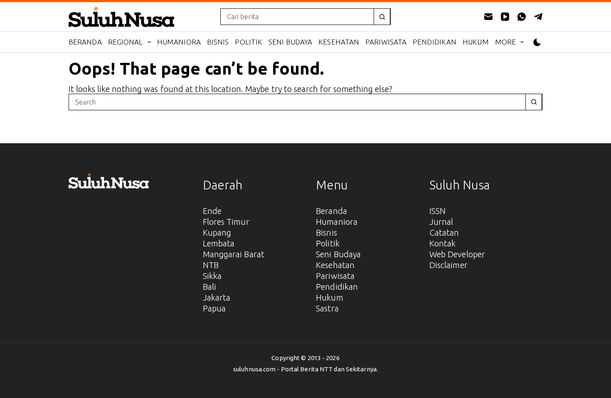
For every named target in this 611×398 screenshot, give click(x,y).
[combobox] (297, 16)
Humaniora (179, 42)
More (505, 42)
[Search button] (382, 16)
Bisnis (218, 42)
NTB (211, 265)
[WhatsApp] (521, 16)
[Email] (488, 16)
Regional (125, 42)
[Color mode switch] (537, 42)
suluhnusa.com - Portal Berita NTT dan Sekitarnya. (305, 369)
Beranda (85, 42)
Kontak (442, 243)
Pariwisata (386, 42)
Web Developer (457, 254)
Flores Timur (226, 221)
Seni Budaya (290, 42)
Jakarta (217, 297)
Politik (248, 42)
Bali (209, 286)
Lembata (219, 243)
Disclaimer (448, 265)
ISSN (437, 211)
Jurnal (441, 221)
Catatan (444, 232)
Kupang (217, 232)
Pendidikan (434, 42)
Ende (212, 211)
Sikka (212, 276)
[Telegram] (538, 16)
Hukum (476, 42)
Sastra (327, 308)
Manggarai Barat (234, 254)
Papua (214, 308)
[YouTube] (505, 16)
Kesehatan (338, 42)
